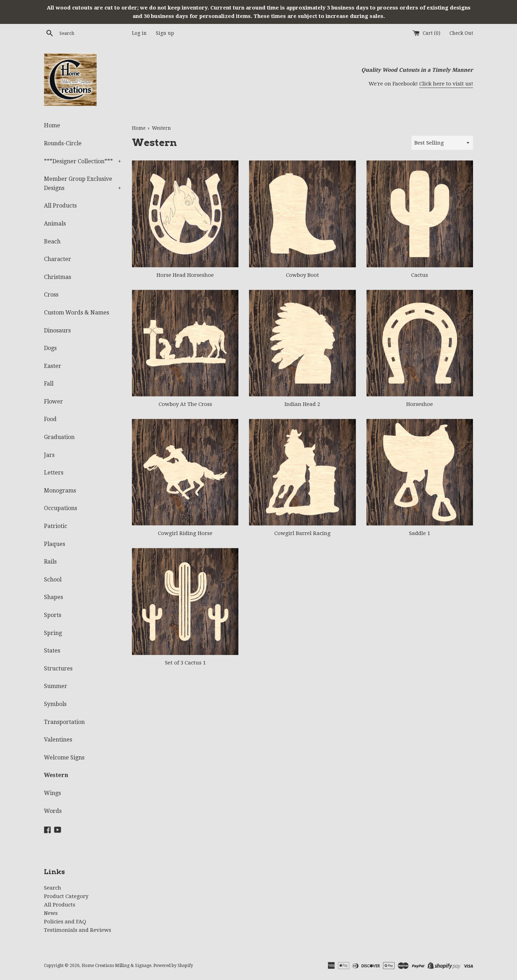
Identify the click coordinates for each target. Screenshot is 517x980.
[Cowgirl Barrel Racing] (302, 472)
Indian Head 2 (302, 404)
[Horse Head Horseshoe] (185, 213)
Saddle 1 (419, 533)
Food (50, 419)
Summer (55, 686)
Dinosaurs (57, 330)
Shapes (53, 597)
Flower (53, 401)
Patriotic (55, 526)
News (51, 913)
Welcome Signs (64, 757)
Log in (139, 33)
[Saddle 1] (419, 472)
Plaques (54, 544)
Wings (52, 793)
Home (52, 125)
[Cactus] (419, 213)
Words (53, 811)
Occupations (60, 508)
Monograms (60, 490)
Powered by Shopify (173, 965)
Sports (52, 615)
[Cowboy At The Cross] (185, 343)
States (52, 650)
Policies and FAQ (65, 921)
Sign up (165, 33)
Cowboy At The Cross (185, 404)
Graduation (59, 437)
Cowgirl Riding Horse (185, 533)
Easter (52, 366)
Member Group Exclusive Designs (82, 183)
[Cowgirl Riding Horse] (185, 472)
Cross (51, 294)
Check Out (461, 33)
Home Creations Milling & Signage (116, 965)
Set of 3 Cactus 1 (185, 663)
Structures (58, 668)
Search (52, 888)
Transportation (64, 722)
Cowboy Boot (302, 275)
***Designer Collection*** (82, 161)
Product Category (66, 896)
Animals (55, 223)
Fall (48, 383)
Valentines (58, 739)
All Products (60, 205)
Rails (50, 561)
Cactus (419, 275)
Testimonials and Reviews (77, 930)
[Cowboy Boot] (302, 213)
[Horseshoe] (419, 343)
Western (56, 775)
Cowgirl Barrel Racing (302, 533)
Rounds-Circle (63, 143)
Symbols (55, 704)
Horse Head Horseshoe (185, 275)
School (53, 579)
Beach (52, 241)
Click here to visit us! (446, 84)
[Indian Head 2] (302, 343)
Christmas (57, 277)
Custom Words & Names (76, 312)
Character (57, 259)
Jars (49, 455)
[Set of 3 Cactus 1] (185, 601)
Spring (53, 633)
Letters (53, 472)
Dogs (50, 348)
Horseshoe (419, 404)
